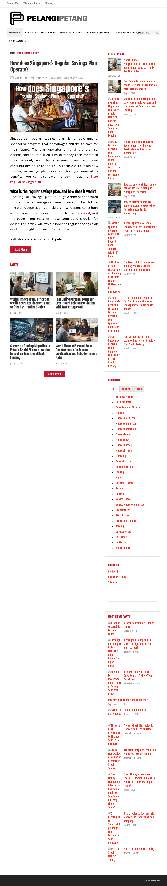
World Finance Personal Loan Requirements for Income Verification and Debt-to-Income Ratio (76, 352)
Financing (121, 456)
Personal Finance (125, 483)
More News (54, 374)
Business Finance (125, 396)
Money (43, 77)
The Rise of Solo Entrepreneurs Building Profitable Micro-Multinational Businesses (140, 266)
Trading (120, 526)
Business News (123, 402)
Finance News (123, 440)
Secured (120, 494)
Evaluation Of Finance (135, 710)
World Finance (123, 547)
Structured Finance (126, 521)
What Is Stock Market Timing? (139, 849)
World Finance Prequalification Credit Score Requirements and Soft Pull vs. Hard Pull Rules (30, 303)
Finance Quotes (98, 32)
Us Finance (16, 41)
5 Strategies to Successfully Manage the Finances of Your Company (139, 817)
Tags (139, 388)
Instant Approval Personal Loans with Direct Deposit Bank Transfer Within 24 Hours (140, 227)
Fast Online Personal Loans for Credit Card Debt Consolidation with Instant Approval (75, 303)
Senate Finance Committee (130, 504)
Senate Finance (127, 32)
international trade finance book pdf (128, 700)
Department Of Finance (128, 407)
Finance (120, 413)
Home (16, 32)
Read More (20, 249)
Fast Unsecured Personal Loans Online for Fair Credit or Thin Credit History (140, 340)
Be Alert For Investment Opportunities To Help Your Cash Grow (138, 675)
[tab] (114, 389)
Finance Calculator (125, 418)
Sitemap (49, 3)
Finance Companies (126, 429)
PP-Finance (155, 880)
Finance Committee (39, 32)
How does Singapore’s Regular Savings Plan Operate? (53, 66)
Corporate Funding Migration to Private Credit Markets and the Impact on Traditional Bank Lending (30, 352)
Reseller (120, 488)
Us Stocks (121, 542)
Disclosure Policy (31, 3)
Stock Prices (122, 515)
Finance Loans (70, 32)
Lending (120, 472)
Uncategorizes (123, 531)
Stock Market (123, 510)
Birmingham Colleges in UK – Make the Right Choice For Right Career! (139, 643)
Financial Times (124, 450)
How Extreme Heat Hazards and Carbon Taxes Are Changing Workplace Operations (140, 188)
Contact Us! (13, 3)
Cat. (114, 388)
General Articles (124, 461)
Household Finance (125, 467)
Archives (126, 388)
